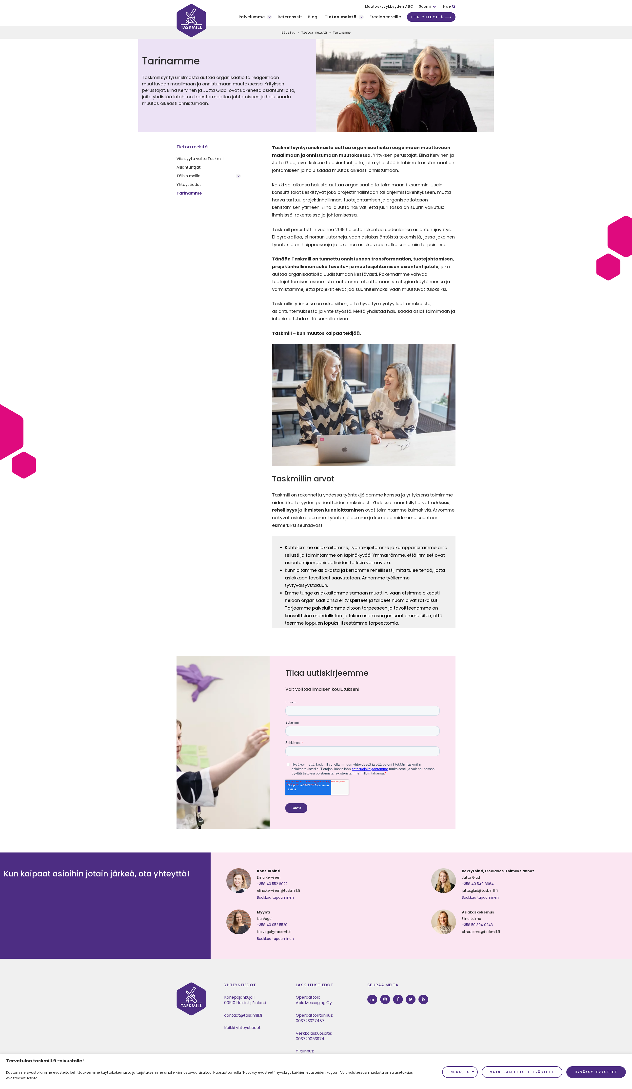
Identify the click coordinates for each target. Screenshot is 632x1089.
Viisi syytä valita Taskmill (200, 158)
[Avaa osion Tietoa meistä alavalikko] (361, 17)
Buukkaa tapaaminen (275, 897)
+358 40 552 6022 (272, 883)
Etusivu (288, 32)
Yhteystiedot (189, 184)
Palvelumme (252, 17)
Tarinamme (189, 193)
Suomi (425, 6)
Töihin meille (188, 176)
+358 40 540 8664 (478, 883)
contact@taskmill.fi (243, 1015)
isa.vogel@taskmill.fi (274, 931)
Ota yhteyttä (427, 17)
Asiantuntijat (189, 167)
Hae (447, 6)
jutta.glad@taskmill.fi (480, 890)
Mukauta (460, 1071)
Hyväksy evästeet (596, 1071)
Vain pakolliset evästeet (522, 1071)
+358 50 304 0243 (477, 924)
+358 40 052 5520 (272, 924)
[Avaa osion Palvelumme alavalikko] (269, 17)
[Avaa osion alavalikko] (238, 176)
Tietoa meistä (341, 17)
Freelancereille (385, 17)
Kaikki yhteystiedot (242, 1027)
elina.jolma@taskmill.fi (481, 931)
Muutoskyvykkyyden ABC (389, 6)
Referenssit (290, 17)
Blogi (313, 17)
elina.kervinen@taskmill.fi (278, 890)
